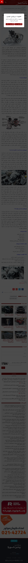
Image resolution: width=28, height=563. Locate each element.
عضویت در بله (17, 24)
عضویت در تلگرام (9, 24)
